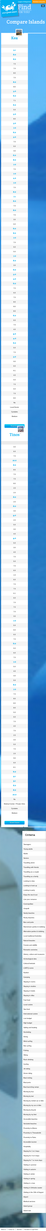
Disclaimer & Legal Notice (31, 1229)
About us (3, 1229)
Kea (14, 37)
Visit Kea (14, 426)
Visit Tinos (14, 822)
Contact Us (11, 1229)
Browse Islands (39, 2)
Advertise (19, 1229)
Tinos (14, 434)
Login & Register (24, 2)
